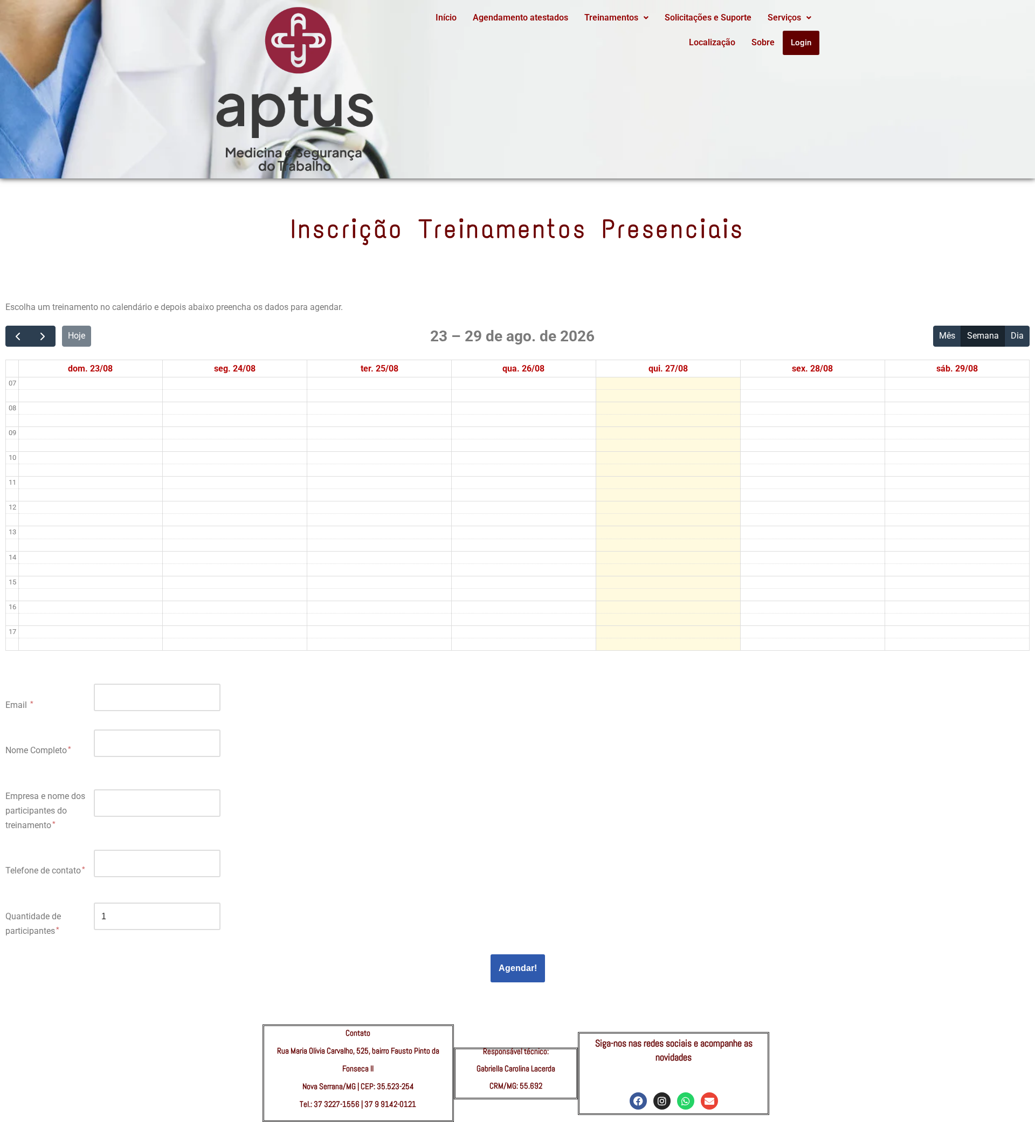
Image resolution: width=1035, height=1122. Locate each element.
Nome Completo (36, 750)
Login (801, 42)
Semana (983, 336)
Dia (1017, 336)
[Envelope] (709, 1101)
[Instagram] (662, 1101)
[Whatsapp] (685, 1101)
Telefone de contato (43, 870)
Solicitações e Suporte (708, 17)
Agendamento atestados (520, 17)
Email (17, 705)
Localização (712, 42)
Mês (947, 336)
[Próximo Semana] (43, 336)
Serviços (784, 17)
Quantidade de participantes (33, 923)
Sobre (763, 42)
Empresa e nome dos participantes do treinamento (45, 810)
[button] (616, 17)
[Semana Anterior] (18, 336)
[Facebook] (638, 1101)
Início (446, 17)
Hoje (76, 336)
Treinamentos (611, 17)
